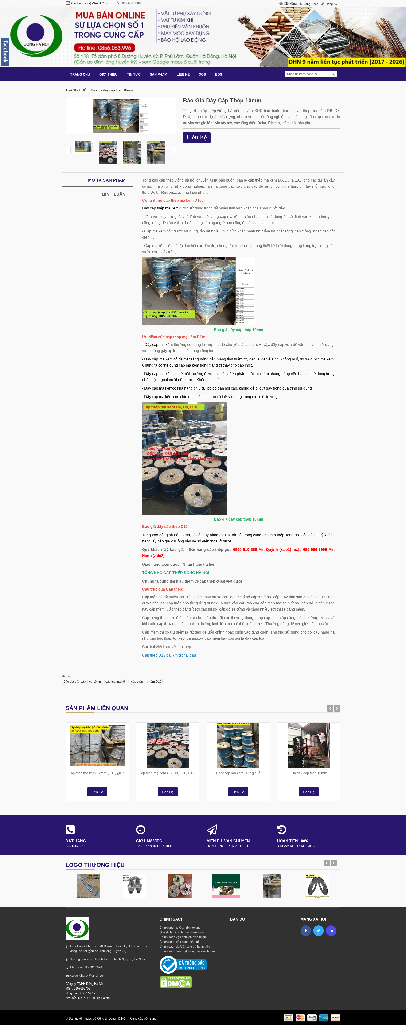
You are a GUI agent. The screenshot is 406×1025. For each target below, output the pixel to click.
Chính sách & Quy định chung (180, 927)
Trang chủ (76, 90)
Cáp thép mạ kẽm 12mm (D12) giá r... (97, 773)
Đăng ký (331, 4)
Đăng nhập (310, 4)
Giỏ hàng (290, 3)
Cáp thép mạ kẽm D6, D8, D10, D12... (168, 773)
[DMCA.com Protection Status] (176, 976)
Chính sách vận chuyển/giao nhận (183, 937)
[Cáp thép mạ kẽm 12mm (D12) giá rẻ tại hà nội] (97, 745)
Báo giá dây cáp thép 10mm (82, 681)
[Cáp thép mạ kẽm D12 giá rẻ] (238, 745)
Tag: (68, 676)
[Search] (333, 74)
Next (173, 150)
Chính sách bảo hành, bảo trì (179, 942)
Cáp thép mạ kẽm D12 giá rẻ (238, 773)
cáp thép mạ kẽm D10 (146, 681)
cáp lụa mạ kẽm (116, 681)
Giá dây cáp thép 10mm (308, 773)
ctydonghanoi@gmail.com (89, 3)
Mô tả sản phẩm (106, 180)
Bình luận (113, 194)
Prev (68, 150)
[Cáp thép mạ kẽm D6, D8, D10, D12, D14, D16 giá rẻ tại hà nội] (167, 745)
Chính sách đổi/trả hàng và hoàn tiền (185, 946)
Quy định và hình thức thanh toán (182, 932)
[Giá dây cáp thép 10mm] (308, 745)
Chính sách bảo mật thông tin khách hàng (188, 951)
